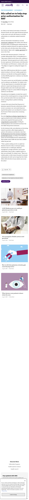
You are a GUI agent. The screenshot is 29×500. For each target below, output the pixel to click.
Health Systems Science (14, 466)
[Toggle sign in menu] (27, 5)
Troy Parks (5, 22)
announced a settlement (7, 42)
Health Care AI (14, 469)
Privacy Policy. (4, 490)
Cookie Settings (13, 494)
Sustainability (18, 10)
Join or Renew (18, 5)
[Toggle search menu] (23, 5)
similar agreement (20, 50)
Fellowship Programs (14, 464)
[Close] (24, 480)
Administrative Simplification (8, 174)
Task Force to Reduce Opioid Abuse (15, 116)
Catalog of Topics (5, 181)
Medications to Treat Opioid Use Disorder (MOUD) (12, 178)
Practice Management (7, 10)
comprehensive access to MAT (9, 122)
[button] (15, 1)
